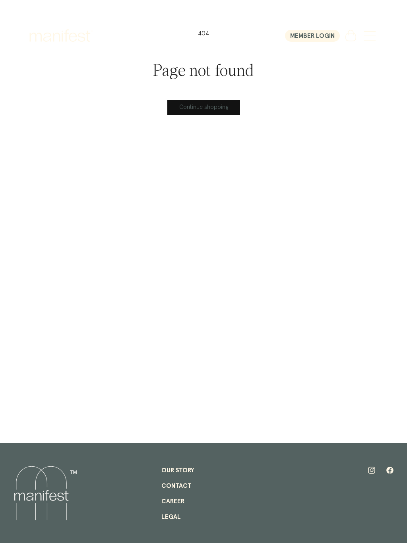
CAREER (172, 501)
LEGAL (171, 517)
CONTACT (176, 486)
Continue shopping (203, 107)
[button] (369, 36)
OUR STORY (177, 470)
